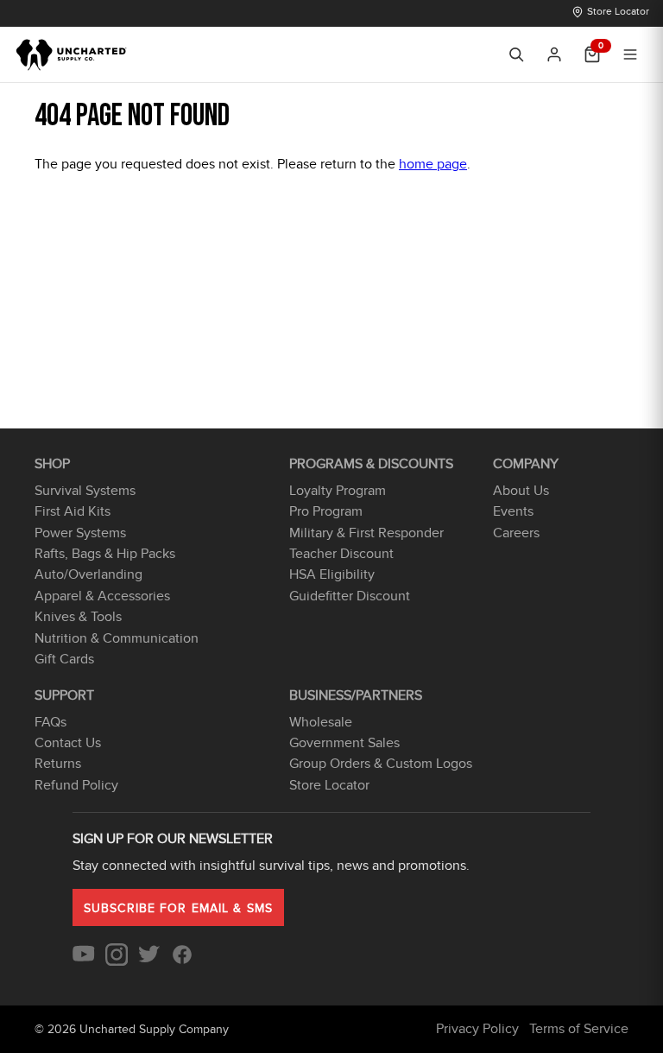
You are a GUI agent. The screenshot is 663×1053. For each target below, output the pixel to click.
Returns (58, 763)
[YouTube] (84, 961)
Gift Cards (64, 659)
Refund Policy (76, 785)
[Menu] (630, 54)
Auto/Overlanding (88, 574)
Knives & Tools (78, 616)
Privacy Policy (477, 1028)
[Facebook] (182, 961)
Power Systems (80, 533)
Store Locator (618, 11)
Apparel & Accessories (102, 596)
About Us (521, 490)
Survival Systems (85, 490)
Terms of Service (578, 1028)
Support (64, 695)
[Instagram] (116, 961)
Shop (52, 464)
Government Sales (344, 743)
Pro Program (326, 511)
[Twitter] (149, 961)
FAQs (50, 722)
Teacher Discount (341, 553)
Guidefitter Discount (349, 596)
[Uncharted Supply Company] (72, 54)
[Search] (516, 54)
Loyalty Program (337, 490)
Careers (516, 533)
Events (513, 511)
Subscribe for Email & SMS (178, 908)
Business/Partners (355, 695)
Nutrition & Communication (117, 638)
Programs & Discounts (371, 464)
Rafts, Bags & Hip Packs (105, 553)
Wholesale (320, 722)
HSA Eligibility (332, 574)
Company (526, 464)
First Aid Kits (72, 511)
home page (433, 164)
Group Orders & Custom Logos (380, 763)
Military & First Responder (366, 533)
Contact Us (68, 743)
